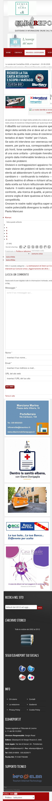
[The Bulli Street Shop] (27, 499)
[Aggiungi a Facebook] (20, 246)
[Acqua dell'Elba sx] (22, 8)
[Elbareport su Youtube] (23, 677)
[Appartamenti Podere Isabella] (27, 567)
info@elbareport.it (16, 748)
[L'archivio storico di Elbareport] (27, 639)
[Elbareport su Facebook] (23, 669)
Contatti (32, 699)
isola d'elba (10, 256)
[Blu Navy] (26, 79)
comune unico (37, 253)
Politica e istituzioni (23, 251)
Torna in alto (10, 396)
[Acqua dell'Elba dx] (22, 40)
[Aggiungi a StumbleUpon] (32, 246)
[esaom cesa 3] (15, 102)
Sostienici (33, 704)
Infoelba (17, 790)
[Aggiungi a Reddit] (41, 246)
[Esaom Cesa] (38, 100)
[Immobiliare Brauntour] (27, 417)
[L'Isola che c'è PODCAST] (27, 459)
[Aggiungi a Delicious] (24, 246)
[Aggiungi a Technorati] (37, 246)
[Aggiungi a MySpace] (45, 246)
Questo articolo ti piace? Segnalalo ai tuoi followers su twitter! (49, 246)
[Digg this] (28, 246)
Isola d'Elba (10, 260)
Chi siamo (13, 699)
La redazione (14, 704)
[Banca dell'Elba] (27, 530)
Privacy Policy (14, 709)
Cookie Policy (34, 709)
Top (5, 787)
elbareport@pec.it (36, 748)
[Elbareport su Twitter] (31, 669)
